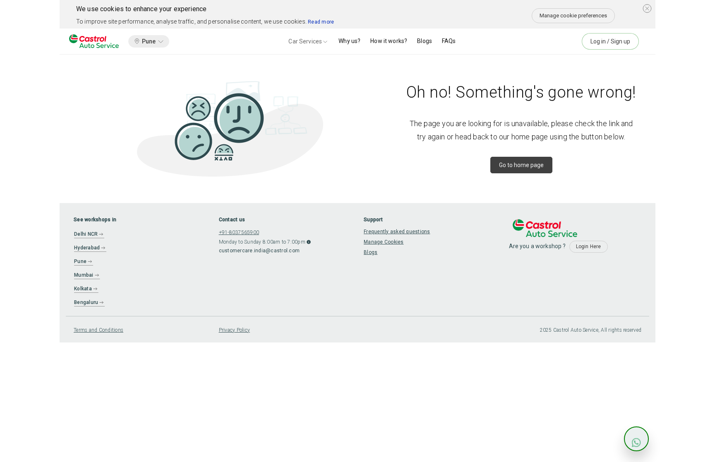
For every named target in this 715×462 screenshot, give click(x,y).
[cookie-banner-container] (647, 8)
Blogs (424, 41)
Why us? (349, 41)
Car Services (305, 41)
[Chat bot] (636, 438)
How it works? (388, 41)
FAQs (449, 41)
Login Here (588, 246)
